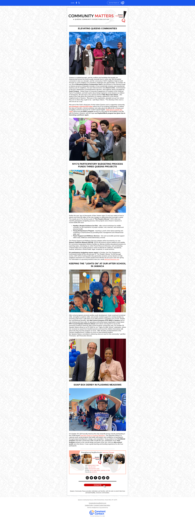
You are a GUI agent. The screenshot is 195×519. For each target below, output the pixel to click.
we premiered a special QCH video (81, 106)
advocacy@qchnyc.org (111, 259)
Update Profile (89, 505)
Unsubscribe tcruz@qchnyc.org (97, 503)
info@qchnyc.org (96, 507)
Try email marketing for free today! (97, 516)
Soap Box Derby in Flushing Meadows (92, 435)
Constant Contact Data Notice (102, 505)
